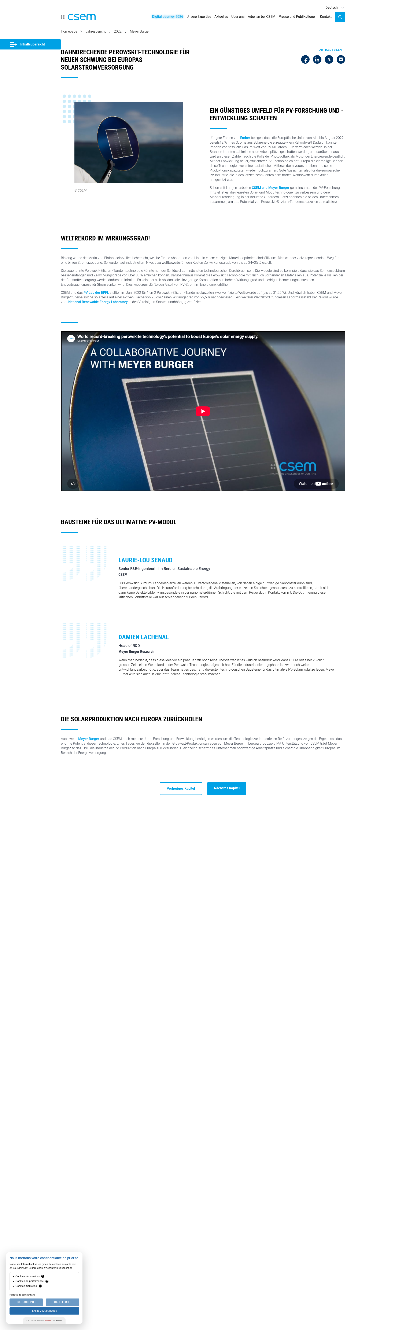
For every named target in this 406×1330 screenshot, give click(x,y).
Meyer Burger (88, 739)
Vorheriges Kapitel (181, 788)
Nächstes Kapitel (227, 788)
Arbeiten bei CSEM (261, 17)
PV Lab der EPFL (96, 293)
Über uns (237, 17)
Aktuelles (221, 17)
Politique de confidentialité (22, 1295)
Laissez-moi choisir (44, 1310)
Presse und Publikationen (298, 17)
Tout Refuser (62, 1302)
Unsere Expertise (199, 17)
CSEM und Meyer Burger (270, 188)
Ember (245, 138)
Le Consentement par (44, 1320)
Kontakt (326, 17)
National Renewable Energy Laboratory (98, 302)
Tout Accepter (26, 1302)
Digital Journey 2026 (167, 17)
